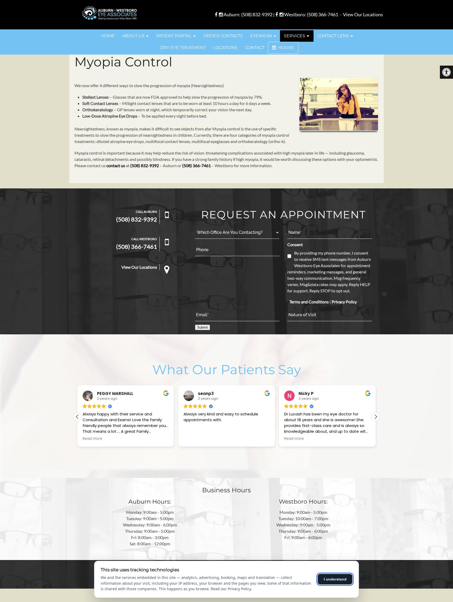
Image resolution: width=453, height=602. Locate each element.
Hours (285, 47)
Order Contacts (223, 35)
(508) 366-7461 (322, 14)
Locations (225, 47)
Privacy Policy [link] (344, 301)
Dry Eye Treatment (183, 47)
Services (294, 35)
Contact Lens (333, 35)
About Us (133, 35)
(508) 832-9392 (256, 14)
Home (108, 35)
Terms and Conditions (309, 301)
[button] (376, 417)
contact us (115, 165)
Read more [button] (92, 438)
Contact (255, 47)
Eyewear (261, 35)
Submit (202, 327)
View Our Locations (363, 14)
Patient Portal (174, 35)
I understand (335, 579)
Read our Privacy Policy (231, 588)
